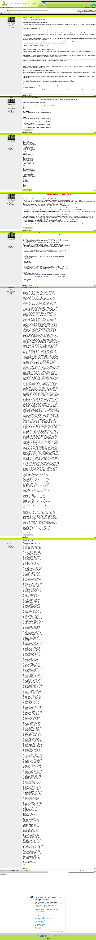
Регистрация (8, 7)
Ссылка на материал (35, 17)
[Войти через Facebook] (44, 3)
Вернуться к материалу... (27, 864)
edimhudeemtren (11, 287)
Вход (11, 7)
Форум (1, 870)
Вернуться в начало (26, 532)
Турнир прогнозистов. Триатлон (27, 93)
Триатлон (4, 870)
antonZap (11, 97)
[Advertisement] (32, 885)
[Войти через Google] (44, 5)
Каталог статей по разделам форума (28, 535)
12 (39, 97)
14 (39, 192)
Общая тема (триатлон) (14, 870)
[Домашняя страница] (26, 95)
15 (39, 232)
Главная (3, 7)
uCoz (50, 938)
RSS (94, 7)
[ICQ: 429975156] (30, 95)
